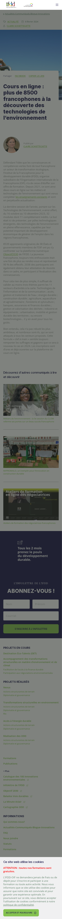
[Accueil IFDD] (11, 5)
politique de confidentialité (18, 904)
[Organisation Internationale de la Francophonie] (36, 5)
